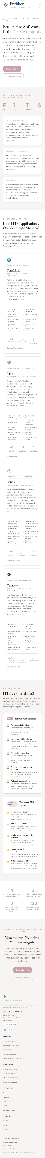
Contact (5, 1129)
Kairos (5, 1093)
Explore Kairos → (14, 560)
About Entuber (7, 1121)
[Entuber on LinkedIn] (5, 1030)
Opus (4, 1101)
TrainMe (5, 1106)
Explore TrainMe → (14, 667)
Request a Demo (12, 69)
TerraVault (6, 1097)
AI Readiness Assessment (12, 1069)
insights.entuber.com (12, 1139)
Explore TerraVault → (15, 348)
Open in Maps (11, 1024)
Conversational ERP (9, 1050)
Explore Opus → (13, 456)
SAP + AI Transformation (11, 1045)
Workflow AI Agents (9, 1054)
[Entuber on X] (10, 1030)
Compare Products (13, 76)
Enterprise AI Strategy (10, 1041)
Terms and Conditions (10, 1149)
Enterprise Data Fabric (10, 1082)
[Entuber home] (22, 996)
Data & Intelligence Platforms (12, 1058)
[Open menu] (40, 5)
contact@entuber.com (10, 1142)
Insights (6, 1125)
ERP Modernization (9, 1073)
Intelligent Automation (10, 1078)
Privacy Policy (7, 1145)
